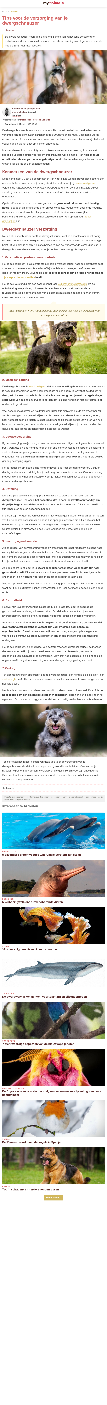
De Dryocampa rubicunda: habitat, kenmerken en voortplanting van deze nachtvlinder (51, 1093)
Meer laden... (53, 1197)
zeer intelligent (37, 386)
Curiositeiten (9, 852)
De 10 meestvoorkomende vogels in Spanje (31, 1142)
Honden (14, 11)
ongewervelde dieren (13, 1088)
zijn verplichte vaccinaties (18, 277)
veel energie (9, 679)
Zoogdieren (8, 899)
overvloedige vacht (87, 183)
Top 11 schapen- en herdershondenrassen (30, 1189)
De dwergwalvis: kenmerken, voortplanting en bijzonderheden (44, 996)
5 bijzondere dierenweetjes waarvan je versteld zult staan (41, 854)
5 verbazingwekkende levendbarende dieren (32, 902)
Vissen (5, 946)
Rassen (5, 11)
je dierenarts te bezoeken (72, 283)
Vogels (5, 1139)
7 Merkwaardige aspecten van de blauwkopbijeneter (38, 1044)
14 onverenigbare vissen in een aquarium (30, 949)
